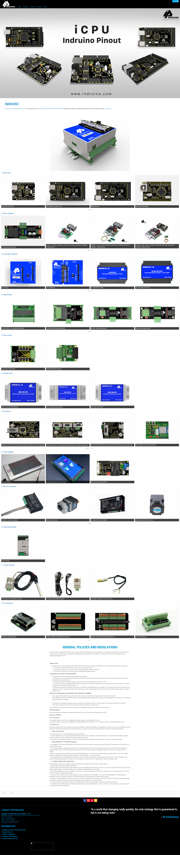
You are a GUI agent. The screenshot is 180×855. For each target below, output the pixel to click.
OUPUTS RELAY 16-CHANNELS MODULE (13, 328)
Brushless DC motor (51, 520)
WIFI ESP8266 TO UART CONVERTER (145, 445)
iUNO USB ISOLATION (7, 206)
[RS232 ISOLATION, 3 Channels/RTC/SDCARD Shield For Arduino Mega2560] (68, 430)
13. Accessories (7, 603)
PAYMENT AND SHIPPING (9, 836)
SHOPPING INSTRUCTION (10, 838)
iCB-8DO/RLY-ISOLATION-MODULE (55, 328)
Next (11, 793)
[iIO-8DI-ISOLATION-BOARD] (157, 313)
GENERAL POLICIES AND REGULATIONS (13, 830)
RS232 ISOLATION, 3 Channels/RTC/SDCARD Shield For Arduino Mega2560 (67, 445)
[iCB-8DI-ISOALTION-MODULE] (112, 313)
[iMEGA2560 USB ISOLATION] (68, 191)
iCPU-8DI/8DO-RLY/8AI (97, 288)
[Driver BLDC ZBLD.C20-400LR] (112, 505)
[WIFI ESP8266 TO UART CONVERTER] (157, 429)
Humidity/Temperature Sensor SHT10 (101, 599)
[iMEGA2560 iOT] (112, 191)
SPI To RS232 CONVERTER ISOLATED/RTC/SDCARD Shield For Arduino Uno (111, 445)
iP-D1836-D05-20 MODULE (9, 247)
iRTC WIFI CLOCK (6, 482)
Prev (5, 793)
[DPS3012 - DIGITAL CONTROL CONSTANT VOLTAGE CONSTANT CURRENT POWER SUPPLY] (68, 231)
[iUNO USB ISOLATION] (23, 191)
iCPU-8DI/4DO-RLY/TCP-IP (142, 287)
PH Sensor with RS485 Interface (55, 599)
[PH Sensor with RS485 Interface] (68, 583)
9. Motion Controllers (8, 486)
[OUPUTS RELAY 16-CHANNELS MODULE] (23, 313)
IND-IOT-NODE (5, 560)
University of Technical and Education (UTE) (50, 108)
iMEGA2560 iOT (95, 206)
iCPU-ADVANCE (50, 287)
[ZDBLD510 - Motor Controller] (23, 505)
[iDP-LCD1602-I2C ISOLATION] (112, 468)
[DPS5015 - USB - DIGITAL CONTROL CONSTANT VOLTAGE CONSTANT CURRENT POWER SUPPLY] (112, 231)
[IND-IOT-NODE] (23, 545)
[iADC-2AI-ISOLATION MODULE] (68, 391)
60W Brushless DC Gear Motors (144, 520)
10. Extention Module (8, 527)
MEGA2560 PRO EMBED (142, 206)
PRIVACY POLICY (7, 832)
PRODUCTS (25, 7)
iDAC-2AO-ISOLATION (97, 407)
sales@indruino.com (12, 822)
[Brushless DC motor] (68, 505)
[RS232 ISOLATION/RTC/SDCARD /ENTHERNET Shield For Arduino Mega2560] (23, 429)
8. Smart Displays (7, 452)
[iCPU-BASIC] (23, 272)
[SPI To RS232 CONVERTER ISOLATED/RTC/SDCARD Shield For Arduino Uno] (112, 429)
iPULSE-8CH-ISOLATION (8, 369)
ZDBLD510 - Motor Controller (9, 520)
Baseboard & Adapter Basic (9, 637)
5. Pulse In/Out (6, 335)
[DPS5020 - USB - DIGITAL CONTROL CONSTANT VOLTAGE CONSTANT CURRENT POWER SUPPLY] (157, 231)
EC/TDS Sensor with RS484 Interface (12, 599)
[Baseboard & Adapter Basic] (23, 621)
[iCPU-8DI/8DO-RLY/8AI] (112, 272)
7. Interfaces (6, 411)
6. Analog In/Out (7, 373)
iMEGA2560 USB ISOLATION (54, 206)
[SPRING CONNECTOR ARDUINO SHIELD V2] (112, 621)
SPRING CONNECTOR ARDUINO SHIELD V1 (58, 637)
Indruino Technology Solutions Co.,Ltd (16, 108)
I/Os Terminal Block (140, 637)
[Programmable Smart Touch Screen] (68, 468)
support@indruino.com (14, 821)
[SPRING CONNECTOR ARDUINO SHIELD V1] (68, 621)
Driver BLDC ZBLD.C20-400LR (99, 520)
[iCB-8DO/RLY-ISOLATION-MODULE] (68, 313)
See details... (108, 108)
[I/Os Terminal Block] (157, 621)
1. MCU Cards (6, 173)
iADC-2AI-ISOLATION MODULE (54, 407)
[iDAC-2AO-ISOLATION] (112, 391)
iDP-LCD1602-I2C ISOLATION (99, 482)
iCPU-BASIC (5, 287)
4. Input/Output (6, 295)
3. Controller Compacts (9, 254)
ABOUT (45, 7)
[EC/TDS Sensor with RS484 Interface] (23, 583)
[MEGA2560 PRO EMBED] (157, 191)
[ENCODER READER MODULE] (68, 353)
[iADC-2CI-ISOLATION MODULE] (23, 391)
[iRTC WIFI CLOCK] (23, 468)
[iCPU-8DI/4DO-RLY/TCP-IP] (157, 272)
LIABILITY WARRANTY (8, 834)
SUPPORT (33, 7)
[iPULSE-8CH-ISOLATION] (23, 353)
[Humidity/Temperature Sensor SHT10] (112, 583)
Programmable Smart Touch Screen (56, 482)
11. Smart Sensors (8, 565)
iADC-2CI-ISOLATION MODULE (10, 407)
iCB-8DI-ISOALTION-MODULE (99, 328)
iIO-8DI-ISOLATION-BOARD (142, 328)
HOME (19, 7)
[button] (13, 53)
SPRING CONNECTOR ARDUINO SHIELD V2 (103, 637)
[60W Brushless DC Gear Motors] (157, 505)
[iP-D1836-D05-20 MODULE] (23, 232)
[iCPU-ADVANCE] (68, 272)
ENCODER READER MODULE (54, 369)
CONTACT (39, 7)
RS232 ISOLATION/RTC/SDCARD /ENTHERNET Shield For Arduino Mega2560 (23, 445)
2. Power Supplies (7, 213)
